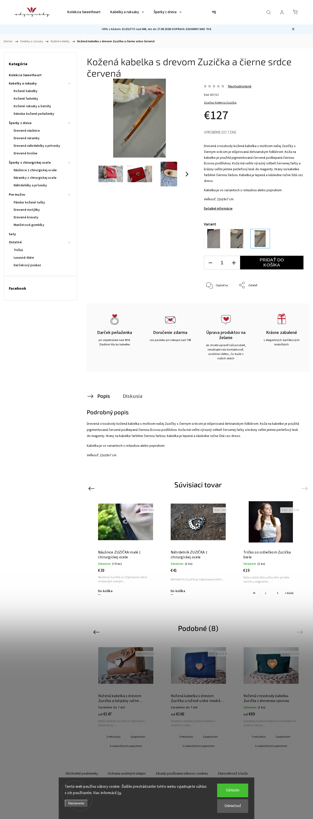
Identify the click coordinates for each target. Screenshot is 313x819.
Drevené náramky (27, 138)
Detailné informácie (218, 208)
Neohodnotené (239, 86)
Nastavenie (76, 803)
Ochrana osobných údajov (127, 773)
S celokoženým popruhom (126, 746)
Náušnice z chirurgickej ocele (35, 170)
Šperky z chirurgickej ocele (30, 162)
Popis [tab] (103, 396)
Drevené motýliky (27, 209)
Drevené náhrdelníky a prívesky (37, 145)
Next (305, 488)
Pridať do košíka (272, 262)
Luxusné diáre (24, 257)
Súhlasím (232, 790)
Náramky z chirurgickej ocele (35, 177)
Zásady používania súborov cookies (182, 773)
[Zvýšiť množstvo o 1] (234, 262)
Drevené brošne (25, 153)
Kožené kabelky (25, 91)
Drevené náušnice (27, 130)
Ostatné (15, 242)
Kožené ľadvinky (26, 98)
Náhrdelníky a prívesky (30, 185)
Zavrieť (292, 301)
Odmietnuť (232, 805)
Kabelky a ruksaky (23, 83)
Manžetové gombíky (29, 225)
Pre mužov (17, 194)
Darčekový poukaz (27, 265)
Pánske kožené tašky (29, 202)
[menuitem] (84, 12)
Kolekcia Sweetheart (25, 75)
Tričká (18, 250)
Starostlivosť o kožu (233, 773)
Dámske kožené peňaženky (34, 113)
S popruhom (137, 737)
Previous (92, 488)
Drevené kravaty (26, 217)
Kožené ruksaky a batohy (32, 106)
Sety (12, 234)
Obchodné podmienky (82, 773)
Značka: (220, 103)
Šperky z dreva (20, 123)
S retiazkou (114, 737)
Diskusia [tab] (133, 396)
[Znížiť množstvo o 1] (210, 262)
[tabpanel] (198, 547)
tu (119, 793)
